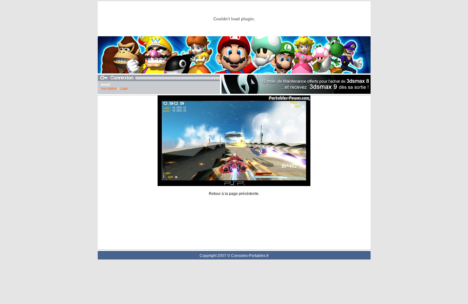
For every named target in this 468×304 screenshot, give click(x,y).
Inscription (109, 88)
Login (124, 88)
